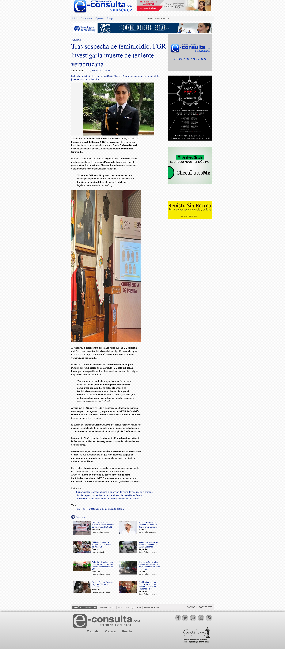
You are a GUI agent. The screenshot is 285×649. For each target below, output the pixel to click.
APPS (120, 608)
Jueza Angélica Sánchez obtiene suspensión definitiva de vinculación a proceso (114, 492)
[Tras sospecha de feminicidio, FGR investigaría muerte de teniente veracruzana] (118, 134)
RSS (139, 608)
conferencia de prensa (113, 509)
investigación (94, 509)
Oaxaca (110, 631)
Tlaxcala (93, 631)
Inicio (75, 18)
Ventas (112, 608)
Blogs (110, 18)
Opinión (99, 18)
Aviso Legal (129, 608)
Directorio (103, 608)
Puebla (127, 631)
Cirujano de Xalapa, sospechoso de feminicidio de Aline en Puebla (107, 498)
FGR (84, 509)
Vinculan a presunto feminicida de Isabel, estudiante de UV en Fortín (109, 495)
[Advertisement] (154, 184)
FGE (78, 509)
